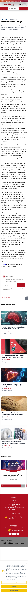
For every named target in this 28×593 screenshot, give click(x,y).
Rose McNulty (7, 445)
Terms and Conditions (14, 504)
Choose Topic (12, 8)
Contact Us (14, 502)
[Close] (26, 563)
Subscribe (20, 285)
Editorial (14, 500)
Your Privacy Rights (14, 509)
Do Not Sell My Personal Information (14, 507)
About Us (14, 497)
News (16, 543)
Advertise (14, 499)
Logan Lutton (7, 359)
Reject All (14, 586)
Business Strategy (6, 297)
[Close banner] (26, 2)
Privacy (14, 506)
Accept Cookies (14, 590)
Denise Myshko (7, 331)
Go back (3, 264)
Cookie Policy (12, 579)
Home (4, 543)
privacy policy (7, 289)
